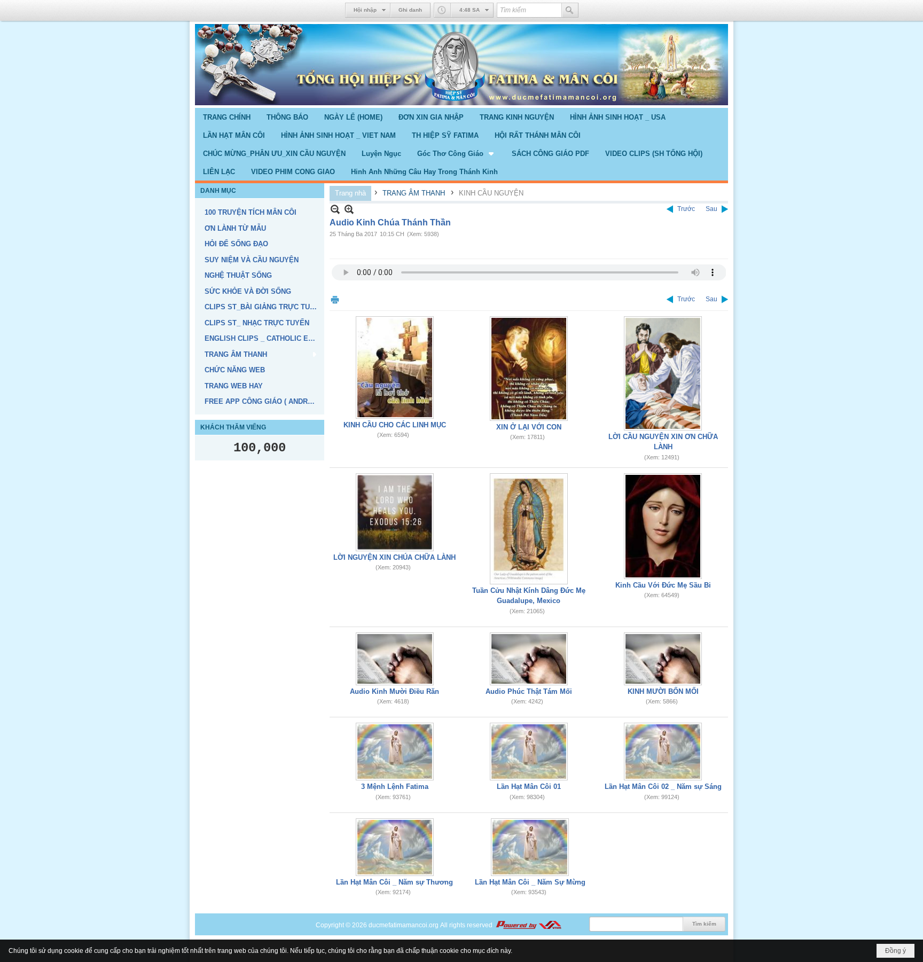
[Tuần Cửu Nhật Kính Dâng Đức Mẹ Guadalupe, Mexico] (528, 529)
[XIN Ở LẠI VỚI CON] (528, 368)
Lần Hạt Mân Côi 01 (529, 787)
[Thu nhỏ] (335, 209)
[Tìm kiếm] (569, 10)
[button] (456, 153)
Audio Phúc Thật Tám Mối (529, 691)
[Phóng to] (349, 209)
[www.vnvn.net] (528, 925)
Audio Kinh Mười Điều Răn (394, 691)
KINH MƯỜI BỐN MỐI (663, 691)
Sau (711, 209)
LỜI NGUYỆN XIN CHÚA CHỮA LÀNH (394, 557)
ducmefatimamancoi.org (404, 925)
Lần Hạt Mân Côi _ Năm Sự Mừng (530, 882)
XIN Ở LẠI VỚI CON (528, 427)
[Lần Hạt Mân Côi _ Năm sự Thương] (394, 847)
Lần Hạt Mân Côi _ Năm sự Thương (394, 882)
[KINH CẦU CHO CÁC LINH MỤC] (394, 367)
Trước (686, 209)
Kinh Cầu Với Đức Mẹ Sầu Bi (663, 585)
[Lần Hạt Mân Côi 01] (528, 751)
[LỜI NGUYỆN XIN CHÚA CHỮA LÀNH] (394, 512)
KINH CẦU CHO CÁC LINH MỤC (394, 425)
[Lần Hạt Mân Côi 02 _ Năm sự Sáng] (662, 751)
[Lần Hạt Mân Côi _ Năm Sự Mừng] (529, 847)
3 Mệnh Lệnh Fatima (394, 787)
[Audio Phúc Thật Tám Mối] (528, 659)
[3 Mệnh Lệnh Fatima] (394, 751)
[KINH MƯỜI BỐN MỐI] (662, 659)
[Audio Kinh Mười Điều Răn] (394, 659)
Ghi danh (410, 10)
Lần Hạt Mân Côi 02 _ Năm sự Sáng (663, 787)
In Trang (335, 299)
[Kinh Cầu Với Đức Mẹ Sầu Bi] (662, 526)
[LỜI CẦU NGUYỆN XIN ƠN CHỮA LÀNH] (662, 373)
